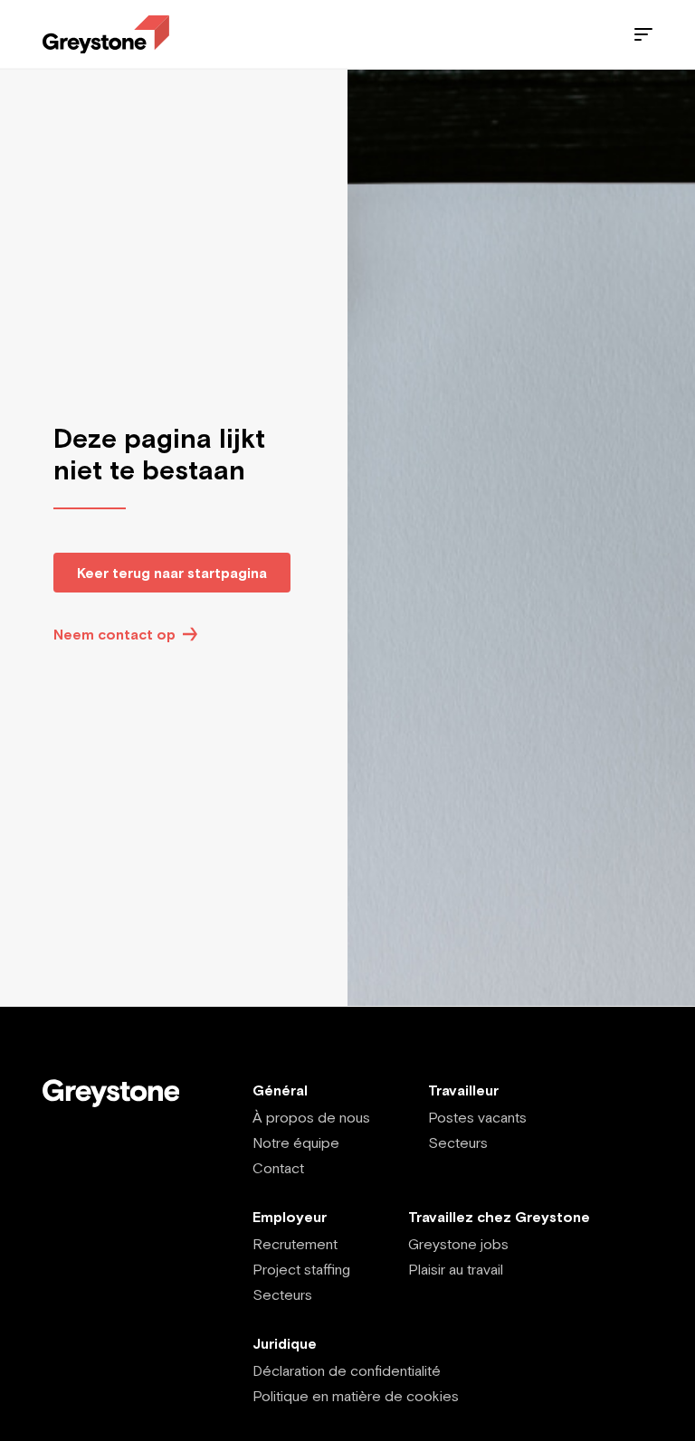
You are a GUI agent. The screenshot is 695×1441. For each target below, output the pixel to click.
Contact (278, 1168)
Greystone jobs (458, 1244)
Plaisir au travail (455, 1269)
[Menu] (643, 34)
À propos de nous (311, 1117)
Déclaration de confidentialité (346, 1370)
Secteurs (458, 1142)
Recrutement (295, 1244)
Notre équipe (295, 1142)
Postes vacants (477, 1117)
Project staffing (301, 1269)
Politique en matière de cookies (355, 1396)
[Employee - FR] (106, 34)
